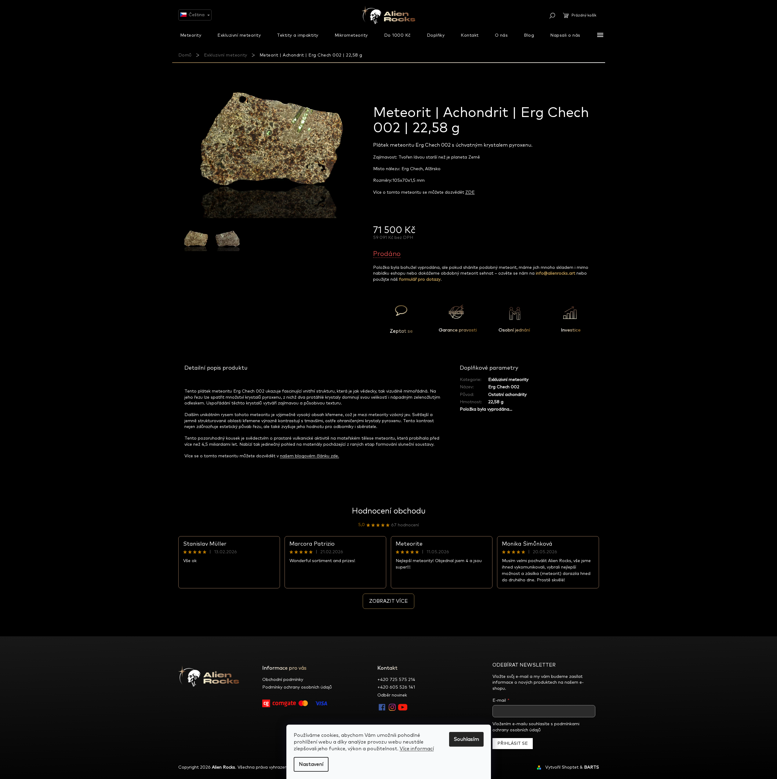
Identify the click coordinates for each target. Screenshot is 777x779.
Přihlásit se (512, 743)
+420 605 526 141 (396, 687)
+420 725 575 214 (396, 680)
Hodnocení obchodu (389, 511)
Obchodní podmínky (282, 680)
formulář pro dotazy (420, 279)
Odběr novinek (392, 695)
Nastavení (311, 764)
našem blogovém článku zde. (309, 456)
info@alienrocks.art (555, 273)
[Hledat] (552, 15)
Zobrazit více (388, 601)
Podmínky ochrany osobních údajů (297, 687)
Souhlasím (466, 739)
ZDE (470, 192)
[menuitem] (191, 35)
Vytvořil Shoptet (562, 767)
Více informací (417, 748)
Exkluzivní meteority (508, 380)
